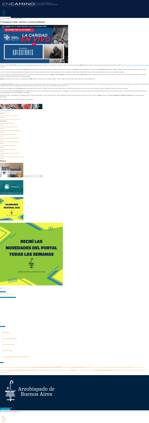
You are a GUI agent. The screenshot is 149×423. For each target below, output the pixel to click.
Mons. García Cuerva (14, 370)
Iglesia (134, 367)
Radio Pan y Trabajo (83, 370)
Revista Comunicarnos (91, 370)
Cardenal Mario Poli (68, 367)
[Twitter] (0, 414)
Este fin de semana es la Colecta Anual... (7, 149)
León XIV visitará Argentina (7, 350)
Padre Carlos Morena (6, 332)
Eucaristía (113, 367)
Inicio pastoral (137, 367)
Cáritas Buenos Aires (106, 367)
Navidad (39, 370)
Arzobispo (4, 13)
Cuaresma (97, 367)
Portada (1, 18)
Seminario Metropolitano (126, 370)
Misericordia (4, 11)
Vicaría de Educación (135, 370)
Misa (143, 367)
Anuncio (3, 10)
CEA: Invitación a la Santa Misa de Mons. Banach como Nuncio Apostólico (15, 356)
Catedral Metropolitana (78, 367)
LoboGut (18, 411)
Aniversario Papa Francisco (8, 367)
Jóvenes (141, 367)
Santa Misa (98, 370)
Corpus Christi (93, 367)
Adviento (1, 367)
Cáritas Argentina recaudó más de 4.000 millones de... (10, 130)
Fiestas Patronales (124, 367)
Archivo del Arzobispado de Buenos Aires (9, 338)
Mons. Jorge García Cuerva (29, 370)
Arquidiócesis (19, 367)
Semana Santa (117, 370)
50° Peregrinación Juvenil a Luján (8, 344)
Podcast (72, 370)
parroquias (57, 370)
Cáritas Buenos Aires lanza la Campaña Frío (8, 134)
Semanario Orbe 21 (108, 370)
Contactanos (4, 15)
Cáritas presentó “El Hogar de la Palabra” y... (9, 126)
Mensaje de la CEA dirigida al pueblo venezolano (9, 141)
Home (3, 9)
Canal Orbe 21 (58, 367)
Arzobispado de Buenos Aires (26, 367)
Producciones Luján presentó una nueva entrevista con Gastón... (12, 156)
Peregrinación (68, 370)
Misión (6, 370)
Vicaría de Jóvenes (142, 370)
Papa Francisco (45, 370)
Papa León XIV (52, 370)
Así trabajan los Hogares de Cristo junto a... (8, 145)
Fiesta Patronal (118, 367)
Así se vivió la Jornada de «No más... (7, 123)
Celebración (4, 12)
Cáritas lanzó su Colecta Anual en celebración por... (10, 152)
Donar (3, 14)
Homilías (130, 367)
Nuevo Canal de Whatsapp (5, 409)
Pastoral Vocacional (62, 370)
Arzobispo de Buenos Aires (45, 367)
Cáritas (1, 110)
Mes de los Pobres (6, 110)
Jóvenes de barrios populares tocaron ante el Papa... (10, 138)
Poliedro (77, 370)
